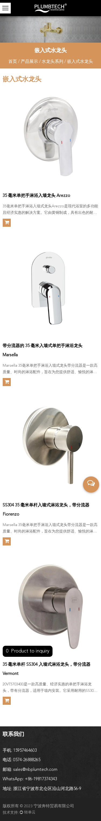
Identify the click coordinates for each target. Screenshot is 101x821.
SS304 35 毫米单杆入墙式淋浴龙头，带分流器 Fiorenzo (46, 510)
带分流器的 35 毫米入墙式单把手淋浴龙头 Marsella (42, 350)
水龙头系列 (52, 62)
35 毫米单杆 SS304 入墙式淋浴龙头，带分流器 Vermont (46, 669)
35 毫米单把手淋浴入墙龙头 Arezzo (36, 196)
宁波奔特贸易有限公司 (54, 806)
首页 (12, 62)
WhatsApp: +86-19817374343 (30, 779)
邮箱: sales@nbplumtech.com (30, 770)
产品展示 (29, 62)
